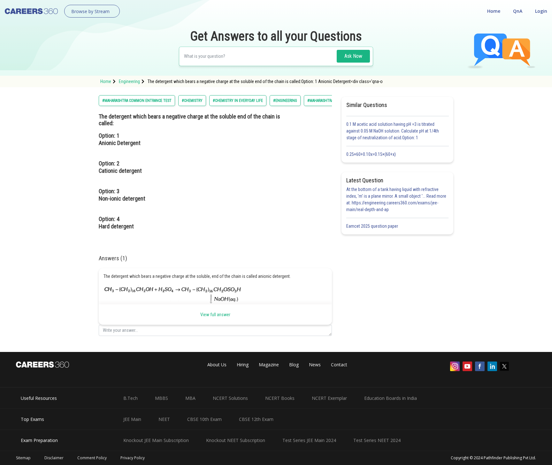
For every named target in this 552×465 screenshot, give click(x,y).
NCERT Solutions (230, 398)
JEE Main (132, 419)
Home (493, 11)
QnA (517, 11)
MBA (190, 398)
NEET (164, 419)
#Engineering (285, 100)
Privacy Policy (132, 458)
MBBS (161, 398)
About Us (216, 365)
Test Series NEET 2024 (377, 440)
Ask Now (353, 56)
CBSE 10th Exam (204, 419)
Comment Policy (92, 458)
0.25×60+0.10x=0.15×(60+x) (372, 154)
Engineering (129, 81)
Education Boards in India (390, 398)
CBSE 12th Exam (256, 419)
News (315, 365)
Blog (294, 365)
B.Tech (130, 398)
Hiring (243, 365)
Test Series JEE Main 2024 (309, 440)
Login (541, 11)
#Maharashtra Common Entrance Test (137, 100)
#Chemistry (192, 100)
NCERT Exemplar (329, 398)
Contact (339, 365)
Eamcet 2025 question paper (372, 226)
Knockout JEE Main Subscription (156, 440)
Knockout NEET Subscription (235, 440)
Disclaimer (54, 458)
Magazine (269, 365)
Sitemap (23, 458)
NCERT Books (280, 398)
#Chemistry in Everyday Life (238, 100)
